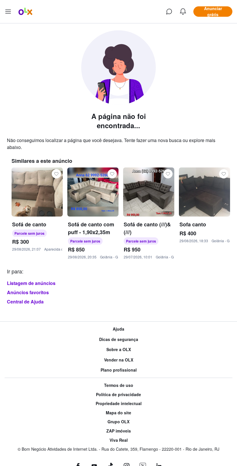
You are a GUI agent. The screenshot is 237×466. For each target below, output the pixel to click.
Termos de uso (118, 385)
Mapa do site (118, 412)
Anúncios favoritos (28, 292)
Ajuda (118, 329)
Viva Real (119, 440)
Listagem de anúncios (31, 283)
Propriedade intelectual (119, 403)
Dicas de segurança (118, 339)
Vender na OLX (118, 360)
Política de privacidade (118, 394)
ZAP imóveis (118, 431)
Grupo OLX (118, 421)
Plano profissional (119, 370)
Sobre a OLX (118, 349)
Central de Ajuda (25, 301)
